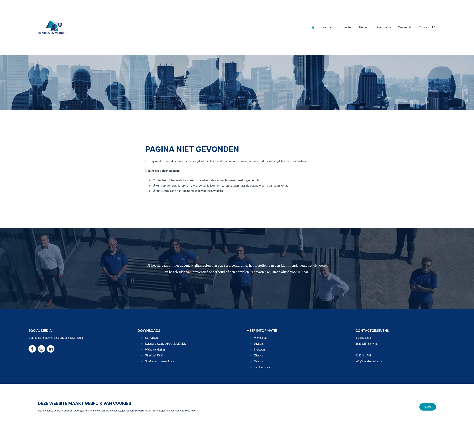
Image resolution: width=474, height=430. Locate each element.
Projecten (346, 27)
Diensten (327, 27)
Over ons (381, 27)
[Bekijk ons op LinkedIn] (50, 349)
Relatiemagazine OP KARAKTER (165, 343)
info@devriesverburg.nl (369, 361)
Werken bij (405, 27)
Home (313, 27)
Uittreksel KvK (154, 355)
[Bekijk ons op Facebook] (32, 349)
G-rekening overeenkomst (160, 361)
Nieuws (364, 27)
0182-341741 (363, 355)
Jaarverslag (151, 337)
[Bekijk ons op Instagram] (41, 349)
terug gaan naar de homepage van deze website (192, 191)
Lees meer (190, 410)
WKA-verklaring (155, 349)
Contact (424, 27)
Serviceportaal (262, 367)
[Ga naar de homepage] (52, 27)
